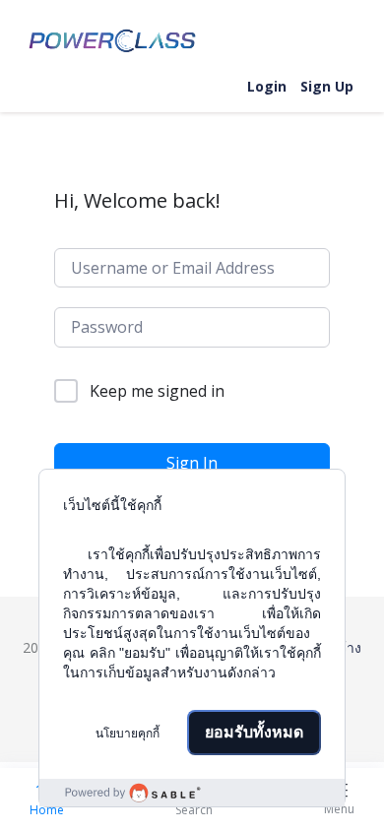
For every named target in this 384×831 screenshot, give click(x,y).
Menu (339, 808)
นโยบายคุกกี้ (128, 733)
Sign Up (326, 86)
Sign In (192, 463)
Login (267, 86)
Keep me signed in (157, 391)
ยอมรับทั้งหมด (254, 732)
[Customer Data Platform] (192, 792)
